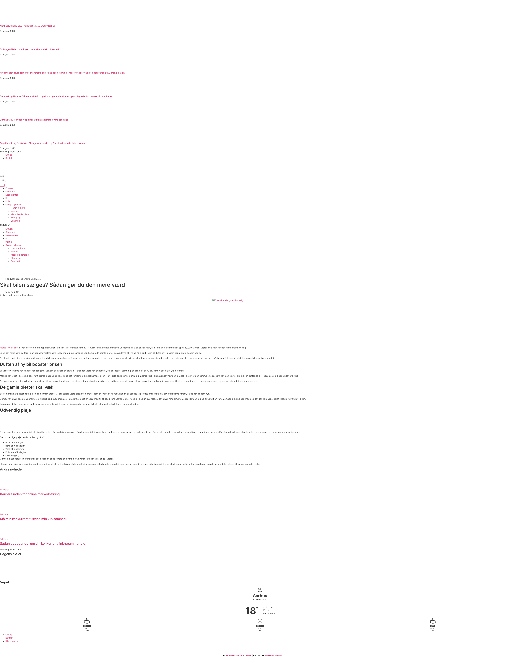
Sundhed (15, 220)
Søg (2, 176)
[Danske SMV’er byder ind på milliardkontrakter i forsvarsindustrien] (7, 115)
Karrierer (4, 489)
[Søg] (2, 185)
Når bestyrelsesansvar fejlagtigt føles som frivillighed (27, 26)
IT (6, 198)
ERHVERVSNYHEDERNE (238, 655)
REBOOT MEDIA (273, 655)
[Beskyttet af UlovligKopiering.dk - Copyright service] (290, 655)
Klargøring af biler (9, 347)
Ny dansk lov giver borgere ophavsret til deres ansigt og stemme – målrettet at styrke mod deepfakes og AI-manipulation (62, 72)
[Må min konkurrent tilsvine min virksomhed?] (7, 511)
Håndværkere (18, 207)
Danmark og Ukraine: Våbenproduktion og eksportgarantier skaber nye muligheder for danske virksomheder (56, 96)
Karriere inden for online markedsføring (30, 494)
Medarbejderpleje (20, 214)
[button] (260, 224)
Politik (8, 201)
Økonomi (10, 191)
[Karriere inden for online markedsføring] (7, 486)
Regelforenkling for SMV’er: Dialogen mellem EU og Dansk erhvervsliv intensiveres (42, 143)
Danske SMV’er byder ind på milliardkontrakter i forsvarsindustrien (34, 119)
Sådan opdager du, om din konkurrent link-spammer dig (42, 544)
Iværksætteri (12, 194)
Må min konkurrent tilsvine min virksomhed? (33, 519)
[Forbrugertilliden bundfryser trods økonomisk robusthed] (7, 45)
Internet (15, 211)
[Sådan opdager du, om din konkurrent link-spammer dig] (7, 535)
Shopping (16, 217)
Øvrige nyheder (13, 204)
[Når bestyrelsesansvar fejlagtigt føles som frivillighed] (20, 22)
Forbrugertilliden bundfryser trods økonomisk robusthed (29, 49)
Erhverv (9, 188)
